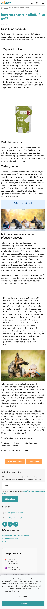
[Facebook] (4, 524)
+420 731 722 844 (15, 518)
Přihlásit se (10, 499)
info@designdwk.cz (15, 513)
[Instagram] (10, 524)
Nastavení (23, 596)
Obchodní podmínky (10, 538)
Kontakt (5, 542)
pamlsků (22, 384)
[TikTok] (15, 524)
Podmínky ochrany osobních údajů (15, 535)
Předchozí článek (15, 461)
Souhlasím (22, 603)
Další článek (34, 461)
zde (17, 591)
